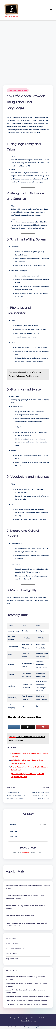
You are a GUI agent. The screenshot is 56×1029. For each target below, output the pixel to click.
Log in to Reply (42, 824)
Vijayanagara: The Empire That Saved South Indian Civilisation (26, 1004)
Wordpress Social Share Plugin (18, 1027)
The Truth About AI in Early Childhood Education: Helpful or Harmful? (25, 907)
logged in (25, 852)
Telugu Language (11, 953)
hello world (13, 824)
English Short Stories (12, 943)
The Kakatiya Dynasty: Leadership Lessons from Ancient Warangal (28, 996)
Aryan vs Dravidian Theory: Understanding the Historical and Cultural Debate (26, 991)
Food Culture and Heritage (18, 90)
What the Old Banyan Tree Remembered (20, 916)
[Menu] (51, 10)
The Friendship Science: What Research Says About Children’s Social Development (26, 924)
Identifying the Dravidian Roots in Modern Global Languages (26, 1000)
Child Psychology (11, 938)
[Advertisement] (28, 50)
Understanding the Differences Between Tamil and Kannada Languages (26, 985)
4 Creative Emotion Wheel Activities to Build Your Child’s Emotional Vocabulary (25, 897)
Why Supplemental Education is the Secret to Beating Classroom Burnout (28, 887)
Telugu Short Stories (12, 959)
